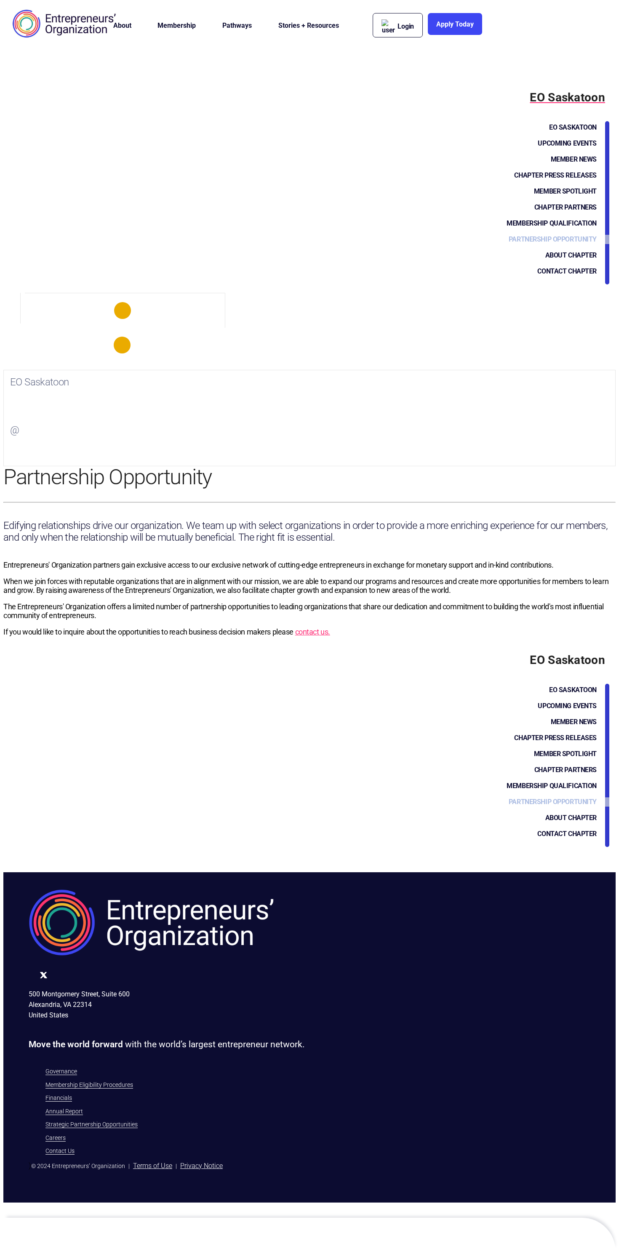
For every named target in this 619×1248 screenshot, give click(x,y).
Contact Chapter (567, 271)
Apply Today (455, 24)
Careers (55, 1137)
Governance (61, 1071)
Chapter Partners (565, 207)
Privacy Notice (201, 1166)
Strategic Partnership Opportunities (91, 1124)
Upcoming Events (567, 143)
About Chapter (571, 255)
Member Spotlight (565, 191)
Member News (574, 159)
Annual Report (64, 1111)
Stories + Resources (308, 25)
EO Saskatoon (573, 127)
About (122, 25)
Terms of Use (152, 1166)
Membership (176, 25)
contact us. (312, 631)
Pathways (237, 25)
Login (406, 26)
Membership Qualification (552, 223)
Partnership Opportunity (553, 239)
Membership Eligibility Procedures (89, 1084)
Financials (58, 1097)
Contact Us (60, 1150)
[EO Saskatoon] (123, 310)
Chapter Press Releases (555, 175)
